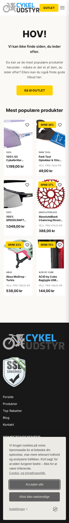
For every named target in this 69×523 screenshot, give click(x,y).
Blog (6, 418)
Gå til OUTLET (34, 90)
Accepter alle (35, 484)
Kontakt (8, 424)
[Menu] (62, 8)
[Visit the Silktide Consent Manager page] (55, 509)
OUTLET (49, 7)
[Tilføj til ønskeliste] (27, 125)
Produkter (10, 404)
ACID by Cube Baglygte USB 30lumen (48, 280)
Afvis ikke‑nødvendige (34, 496)
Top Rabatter (12, 411)
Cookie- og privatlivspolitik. (27, 473)
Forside (8, 397)
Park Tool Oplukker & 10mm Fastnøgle (50, 160)
